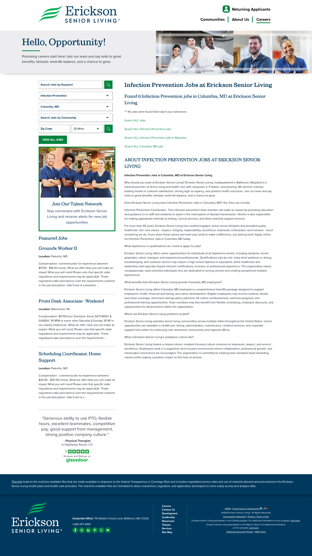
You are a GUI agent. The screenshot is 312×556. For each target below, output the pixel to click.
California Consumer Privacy (239, 531)
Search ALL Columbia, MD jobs (143, 146)
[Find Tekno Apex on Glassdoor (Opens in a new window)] (77, 461)
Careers (263, 19)
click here (295, 520)
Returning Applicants (251, 9)
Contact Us (168, 510)
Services (167, 528)
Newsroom (168, 521)
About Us (240, 19)
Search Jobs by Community (58, 118)
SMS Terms (260, 531)
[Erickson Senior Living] (79, 14)
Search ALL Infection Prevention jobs (147, 129)
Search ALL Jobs (134, 120)
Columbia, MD (50, 107)
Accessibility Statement (234, 516)
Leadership (168, 517)
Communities (212, 19)
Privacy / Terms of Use (258, 516)
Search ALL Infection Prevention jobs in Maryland (155, 138)
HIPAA (228, 508)
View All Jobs (52, 140)
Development (169, 513)
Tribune (166, 525)
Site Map (167, 532)
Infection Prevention (54, 96)
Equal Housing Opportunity (246, 508)
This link (17, 482)
